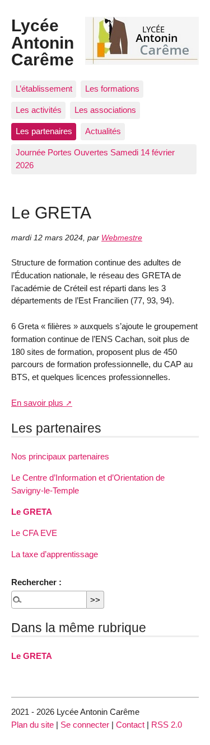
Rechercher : (36, 582)
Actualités (103, 131)
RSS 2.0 (166, 724)
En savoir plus (37, 402)
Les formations (112, 88)
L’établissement (44, 88)
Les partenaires (44, 131)
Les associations (105, 110)
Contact (130, 724)
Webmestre (121, 238)
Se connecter (84, 724)
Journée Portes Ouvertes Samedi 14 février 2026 (95, 159)
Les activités (39, 110)
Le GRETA (31, 511)
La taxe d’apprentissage (54, 554)
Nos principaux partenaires (60, 456)
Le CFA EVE (34, 533)
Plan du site (32, 724)
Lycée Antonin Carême (42, 42)
